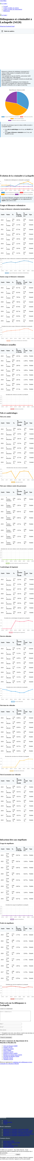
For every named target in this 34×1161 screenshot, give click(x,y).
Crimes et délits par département (12, 9)
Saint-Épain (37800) (8, 1147)
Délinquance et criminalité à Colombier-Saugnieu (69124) (18, 1134)
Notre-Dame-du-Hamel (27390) (11, 1142)
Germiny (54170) (7, 1047)
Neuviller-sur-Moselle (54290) (11, 1056)
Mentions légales (7, 1122)
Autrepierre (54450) (8, 1049)
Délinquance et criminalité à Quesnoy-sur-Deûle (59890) (18, 1131)
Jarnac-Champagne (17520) (10, 1145)
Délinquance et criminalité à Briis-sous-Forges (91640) (17, 1132)
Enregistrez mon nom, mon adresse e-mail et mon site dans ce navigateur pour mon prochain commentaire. (17, 1033)
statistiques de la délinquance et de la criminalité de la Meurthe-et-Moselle (16, 1062)
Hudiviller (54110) (8, 1058)
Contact (5, 1123)
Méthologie (6, 11)
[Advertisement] (17, 52)
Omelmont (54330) (8, 1052)
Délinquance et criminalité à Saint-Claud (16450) (16, 1129)
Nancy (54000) (7, 1050)
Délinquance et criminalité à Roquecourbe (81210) (16, 1135)
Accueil (5, 6)
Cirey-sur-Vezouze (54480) (10, 1046)
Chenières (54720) (8, 1059)
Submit (18, 1154)
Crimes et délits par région (11, 8)
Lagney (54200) (7, 1144)
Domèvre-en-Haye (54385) (10, 1053)
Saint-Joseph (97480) (8, 1141)
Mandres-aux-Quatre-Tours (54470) (12, 1055)
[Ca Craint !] (3, 3)
